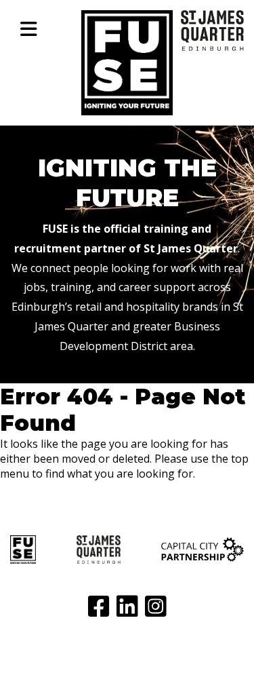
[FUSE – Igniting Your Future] (127, 104)
